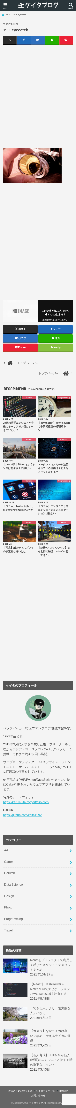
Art (6, 850)
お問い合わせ (38, 1095)
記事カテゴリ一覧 (45, 1091)
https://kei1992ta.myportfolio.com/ (26, 802)
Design (9, 896)
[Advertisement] (38, 96)
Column (9, 873)
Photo (8, 907)
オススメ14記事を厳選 (20, 1091)
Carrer (8, 861)
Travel (8, 930)
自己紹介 (63, 1091)
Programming (13, 919)
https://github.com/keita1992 (22, 815)
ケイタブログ (36, 1103)
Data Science (13, 884)
